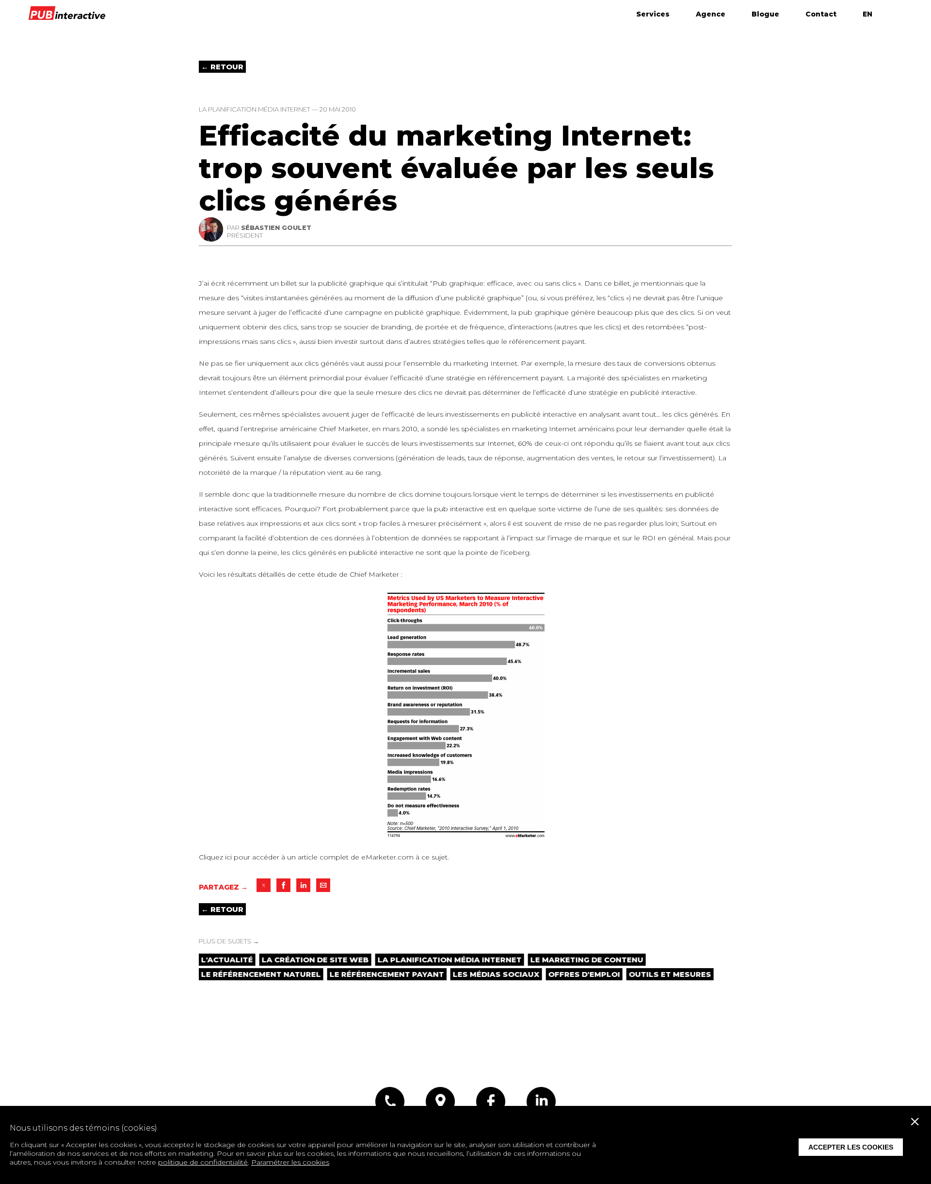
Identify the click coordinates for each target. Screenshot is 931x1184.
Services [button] (653, 14)
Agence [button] (710, 14)
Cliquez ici (215, 857)
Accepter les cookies (850, 1147)
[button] (264, 885)
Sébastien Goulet (276, 227)
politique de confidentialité (203, 1162)
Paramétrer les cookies (290, 1162)
